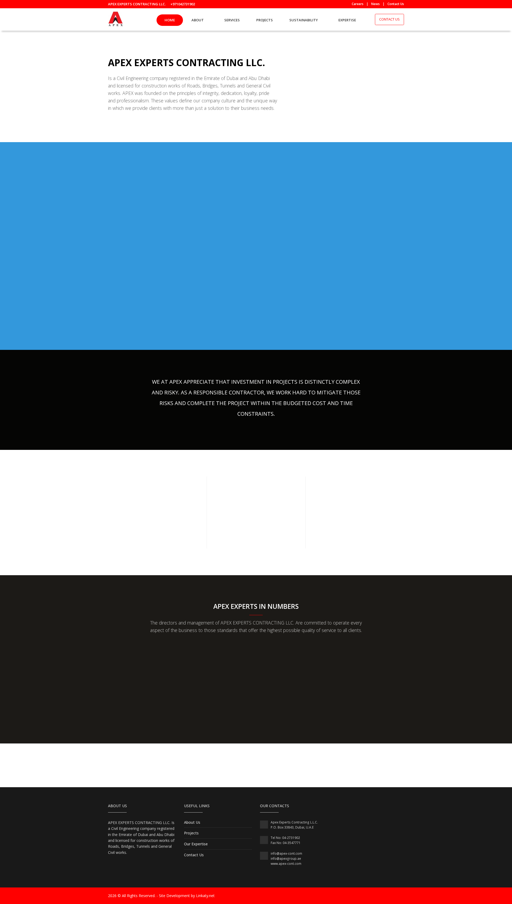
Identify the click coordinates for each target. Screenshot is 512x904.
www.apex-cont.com (286, 863)
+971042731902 (182, 4)
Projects (264, 20)
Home (170, 20)
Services (232, 20)
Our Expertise (196, 843)
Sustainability (303, 20)
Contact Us (395, 4)
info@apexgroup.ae (286, 858)
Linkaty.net (205, 895)
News (375, 4)
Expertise (347, 20)
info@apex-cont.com (286, 853)
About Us (192, 822)
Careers (357, 4)
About (197, 20)
